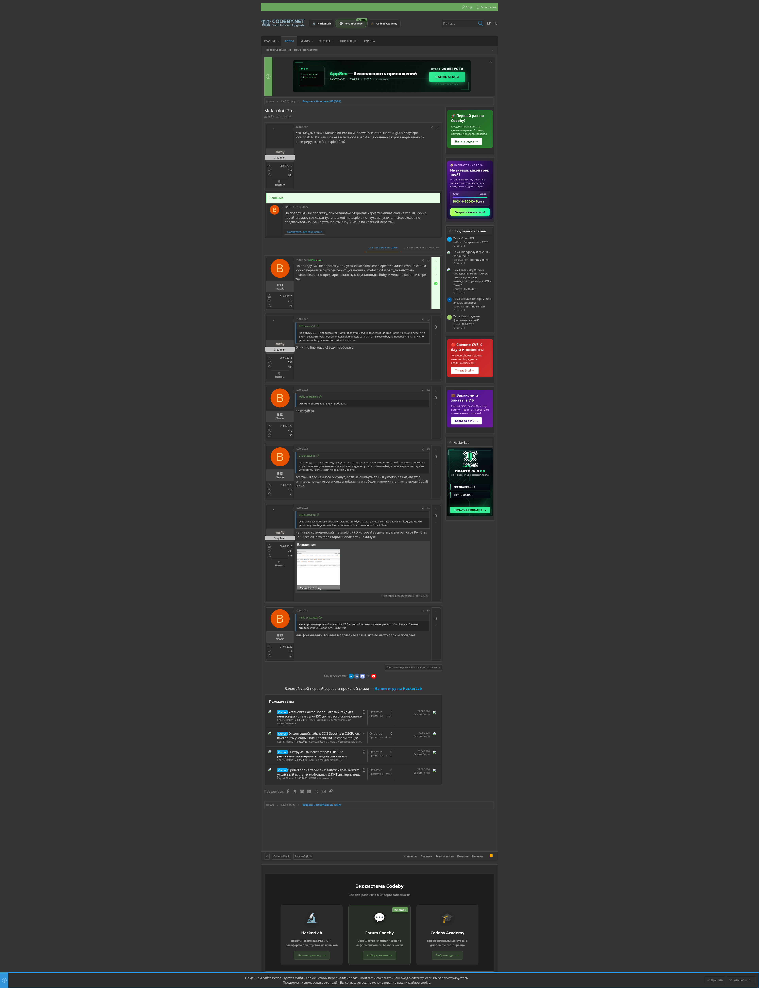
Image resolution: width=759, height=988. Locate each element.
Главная (477, 856)
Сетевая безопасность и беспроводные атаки (336, 741)
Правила (426, 856)
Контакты (410, 856)
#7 (428, 611)
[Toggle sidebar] (493, 49)
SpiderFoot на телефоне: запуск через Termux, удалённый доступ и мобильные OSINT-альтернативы (318, 772)
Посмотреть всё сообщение (304, 232)
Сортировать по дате (382, 247)
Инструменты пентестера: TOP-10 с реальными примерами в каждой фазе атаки (312, 754)
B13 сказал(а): (307, 326)
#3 (428, 319)
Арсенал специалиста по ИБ (325, 760)
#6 (428, 508)
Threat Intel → (465, 370)
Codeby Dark (281, 856)
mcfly (270, 116)
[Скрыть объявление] (490, 62)
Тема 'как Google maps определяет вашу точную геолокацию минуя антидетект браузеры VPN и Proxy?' (472, 277)
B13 (287, 207)
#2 (428, 260)
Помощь (463, 856)
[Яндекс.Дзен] (368, 676)
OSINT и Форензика (320, 778)
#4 (428, 390)
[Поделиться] (431, 128)
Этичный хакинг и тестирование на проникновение (314, 721)
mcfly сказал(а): (308, 397)
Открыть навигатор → (470, 212)
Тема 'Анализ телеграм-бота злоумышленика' (472, 301)
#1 (437, 127)
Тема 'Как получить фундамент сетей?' (466, 318)
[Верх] (486, 856)
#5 (428, 449)
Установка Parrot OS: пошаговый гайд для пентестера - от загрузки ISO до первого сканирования (320, 714)
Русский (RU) (303, 856)
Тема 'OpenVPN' (464, 238)
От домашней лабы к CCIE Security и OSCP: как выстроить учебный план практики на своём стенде (318, 735)
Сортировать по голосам (421, 247)
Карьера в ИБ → (466, 421)
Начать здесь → (466, 141)
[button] (278, 41)
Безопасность (444, 856)
